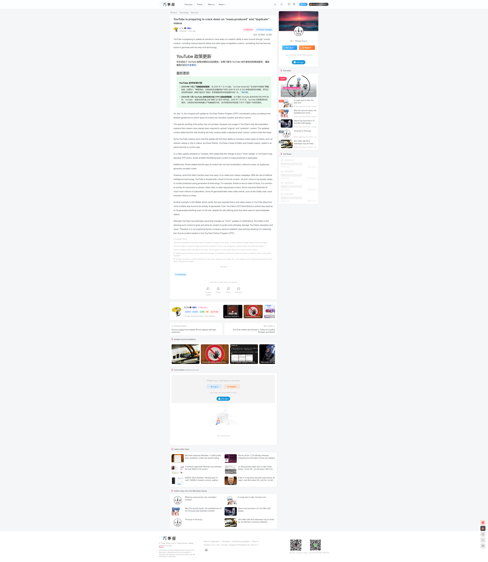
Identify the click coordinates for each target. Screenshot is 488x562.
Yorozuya (224, 545)
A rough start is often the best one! (252, 497)
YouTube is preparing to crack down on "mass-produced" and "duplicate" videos (221, 21)
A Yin (182, 28)
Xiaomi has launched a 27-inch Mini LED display (254, 509)
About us (255, 541)
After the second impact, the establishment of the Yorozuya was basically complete (203, 509)
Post (304, 4)
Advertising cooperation (241, 541)
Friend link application (211, 541)
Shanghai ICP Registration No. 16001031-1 (244, 545)
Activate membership (319, 4)
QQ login (224, 398)
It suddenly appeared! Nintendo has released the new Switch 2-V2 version (203, 467)
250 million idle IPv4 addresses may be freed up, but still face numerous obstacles (256, 520)
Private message (265, 29)
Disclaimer (226, 541)
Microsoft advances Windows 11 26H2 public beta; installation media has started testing (203, 456)
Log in (215, 386)
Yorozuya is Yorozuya (193, 519)
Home (174, 12)
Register (233, 386)
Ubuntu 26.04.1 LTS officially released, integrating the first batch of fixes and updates (256, 456)
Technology (184, 12)
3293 (196, 312)
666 (203, 312)
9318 (189, 312)
